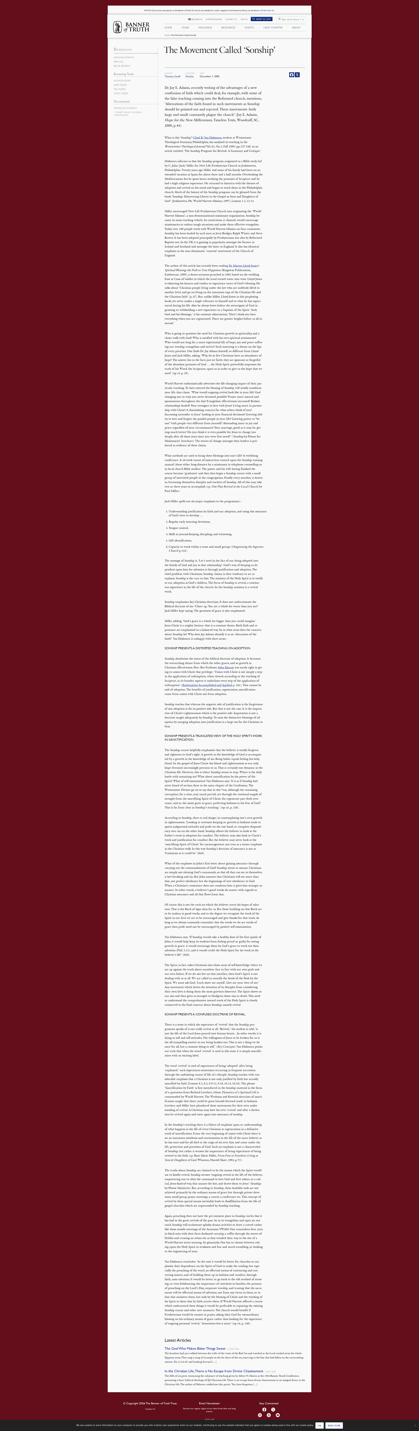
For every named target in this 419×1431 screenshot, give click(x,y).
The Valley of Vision (125, 108)
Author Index (122, 80)
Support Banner (214, 19)
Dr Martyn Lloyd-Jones (243, 265)
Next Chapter (273, 27)
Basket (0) (263, 19)
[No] (415, 1425)
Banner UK (197, 19)
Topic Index (121, 93)
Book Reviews (122, 65)
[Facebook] (291, 74)
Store (185, 27)
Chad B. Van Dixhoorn (207, 137)
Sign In (244, 19)
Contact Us (231, 19)
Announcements (124, 57)
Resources (228, 27)
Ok (319, 1425)
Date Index (120, 84)
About (296, 27)
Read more (334, 1425)
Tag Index (120, 89)
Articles (189, 76)
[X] (297, 74)
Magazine (205, 27)
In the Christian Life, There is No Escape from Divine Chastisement (214, 1371)
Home (167, 35)
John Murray (226, 667)
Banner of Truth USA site (264, 10)
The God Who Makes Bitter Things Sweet (195, 1348)
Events (249, 27)
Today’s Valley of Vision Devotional (128, 113)
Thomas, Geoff (172, 76)
